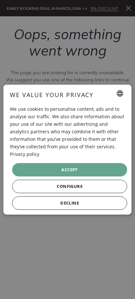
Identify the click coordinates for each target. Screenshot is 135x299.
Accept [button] (70, 169)
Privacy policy (24, 154)
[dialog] (67, 149)
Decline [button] (70, 203)
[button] (69, 186)
